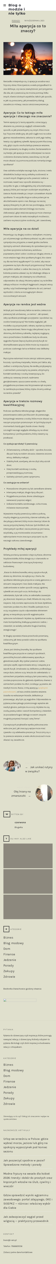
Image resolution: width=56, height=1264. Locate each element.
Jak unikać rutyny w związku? (28, 768)
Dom (6, 949)
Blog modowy (13, 943)
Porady (16, 21)
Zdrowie (9, 976)
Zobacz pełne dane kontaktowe (17, 1252)
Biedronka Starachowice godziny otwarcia (22, 989)
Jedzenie (9, 960)
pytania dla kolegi (11, 1043)
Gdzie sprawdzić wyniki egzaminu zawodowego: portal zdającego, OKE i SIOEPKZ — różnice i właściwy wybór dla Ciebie (28, 1202)
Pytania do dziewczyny (13, 1035)
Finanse (9, 954)
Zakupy (8, 971)
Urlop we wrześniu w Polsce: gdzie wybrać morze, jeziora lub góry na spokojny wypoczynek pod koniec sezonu (28, 852)
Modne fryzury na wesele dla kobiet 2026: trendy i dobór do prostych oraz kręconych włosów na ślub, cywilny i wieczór (28, 904)
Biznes (8, 937)
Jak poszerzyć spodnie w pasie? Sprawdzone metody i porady (28, 878)
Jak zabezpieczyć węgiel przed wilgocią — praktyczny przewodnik (26, 1219)
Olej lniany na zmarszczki (28, 792)
